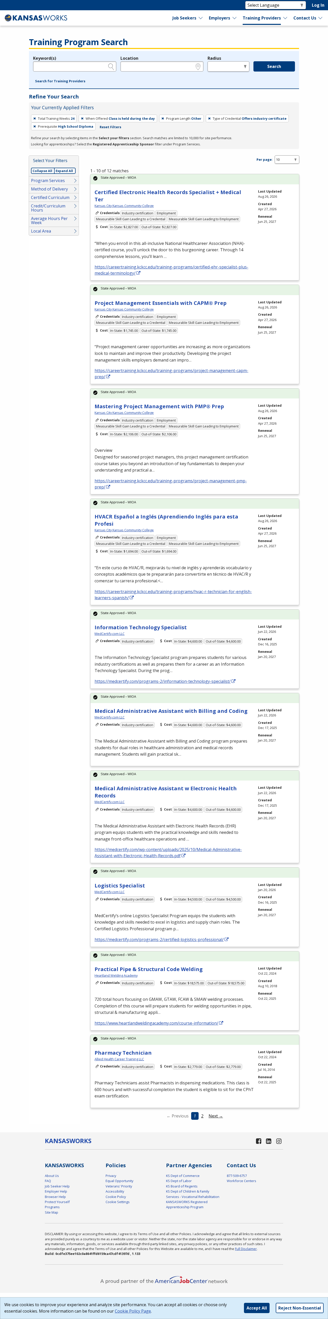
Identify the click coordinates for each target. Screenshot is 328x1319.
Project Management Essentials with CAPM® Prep (161, 302)
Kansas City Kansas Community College (124, 205)
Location (129, 58)
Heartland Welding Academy (116, 975)
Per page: (265, 159)
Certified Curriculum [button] (50, 197)
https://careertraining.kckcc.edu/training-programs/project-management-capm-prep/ (171, 373)
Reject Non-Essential (299, 1308)
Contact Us (304, 18)
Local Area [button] (41, 231)
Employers (219, 18)
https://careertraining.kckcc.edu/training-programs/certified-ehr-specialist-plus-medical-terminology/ (171, 270)
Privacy (111, 1175)
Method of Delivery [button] (49, 189)
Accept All (257, 1308)
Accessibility (115, 1191)
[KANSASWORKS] (36, 18)
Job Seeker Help (57, 1186)
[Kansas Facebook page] (258, 1141)
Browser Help (55, 1196)
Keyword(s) (44, 58)
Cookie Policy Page (133, 1311)
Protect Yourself (57, 1202)
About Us (52, 1175)
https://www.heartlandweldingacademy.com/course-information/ (156, 1023)
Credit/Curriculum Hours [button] (48, 208)
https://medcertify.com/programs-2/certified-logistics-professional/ (159, 939)
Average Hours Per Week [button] (49, 220)
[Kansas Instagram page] (278, 1141)
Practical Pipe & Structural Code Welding (149, 969)
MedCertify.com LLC (110, 633)
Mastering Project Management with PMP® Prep (159, 406)
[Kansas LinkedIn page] (268, 1141)
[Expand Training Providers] (285, 18)
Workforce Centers (241, 1180)
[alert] (194, 179)
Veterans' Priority (119, 1186)
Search (274, 66)
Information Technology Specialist (141, 627)
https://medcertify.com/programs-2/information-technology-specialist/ (163, 681)
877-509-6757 (237, 1175)
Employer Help (56, 1191)
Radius (214, 58)
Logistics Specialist (120, 885)
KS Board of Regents (182, 1186)
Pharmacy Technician (123, 1052)
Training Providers (262, 18)
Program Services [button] (48, 180)
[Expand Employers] (235, 18)
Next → (216, 1116)
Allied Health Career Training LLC (119, 1059)
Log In (318, 5)
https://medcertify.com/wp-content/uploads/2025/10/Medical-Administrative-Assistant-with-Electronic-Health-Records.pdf (168, 852)
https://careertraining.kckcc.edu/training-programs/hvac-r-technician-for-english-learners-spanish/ (173, 595)
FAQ (48, 1180)
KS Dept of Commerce (183, 1175)
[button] (60, 81)
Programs (52, 1207)
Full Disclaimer (246, 1248)
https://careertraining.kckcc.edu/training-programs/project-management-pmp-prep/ (171, 484)
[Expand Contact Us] (320, 18)
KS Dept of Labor (179, 1180)
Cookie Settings (118, 1202)
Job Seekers (184, 18)
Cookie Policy (116, 1196)
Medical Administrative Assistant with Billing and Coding (171, 710)
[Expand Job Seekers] (201, 18)
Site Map (51, 1212)
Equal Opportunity (119, 1180)
